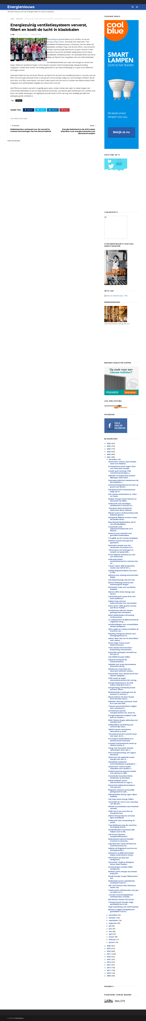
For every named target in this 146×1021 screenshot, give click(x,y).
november (113, 915)
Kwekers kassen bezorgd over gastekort (120, 542)
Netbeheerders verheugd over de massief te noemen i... (122, 693)
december (113, 459)
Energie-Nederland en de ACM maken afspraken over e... (120, 684)
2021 (109, 457)
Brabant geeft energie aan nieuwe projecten (122, 872)
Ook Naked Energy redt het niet (121, 580)
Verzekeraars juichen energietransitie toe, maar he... (122, 712)
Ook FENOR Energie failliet (119, 657)
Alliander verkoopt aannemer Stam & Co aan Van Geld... (122, 702)
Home (12, 19)
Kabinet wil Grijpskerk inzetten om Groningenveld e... (122, 849)
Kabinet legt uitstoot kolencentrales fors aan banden (122, 602)
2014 (109, 962)
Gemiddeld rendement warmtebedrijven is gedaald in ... (122, 763)
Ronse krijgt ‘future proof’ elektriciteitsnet (119, 644)
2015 (109, 959)
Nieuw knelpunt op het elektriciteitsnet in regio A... (120, 781)
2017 (109, 954)
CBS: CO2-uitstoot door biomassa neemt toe (122, 886)
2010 (109, 973)
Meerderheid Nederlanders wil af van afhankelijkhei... (122, 523)
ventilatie (19, 19)
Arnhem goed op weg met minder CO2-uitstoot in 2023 (122, 772)
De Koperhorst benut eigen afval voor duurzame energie (121, 467)
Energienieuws (21, 7)
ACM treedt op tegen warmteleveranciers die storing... (123, 679)
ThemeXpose (19, 1018)
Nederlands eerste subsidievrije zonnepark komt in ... (121, 882)
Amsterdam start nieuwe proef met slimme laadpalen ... (123, 675)
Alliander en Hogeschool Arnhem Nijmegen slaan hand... (121, 477)
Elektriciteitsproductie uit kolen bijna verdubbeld (121, 817)
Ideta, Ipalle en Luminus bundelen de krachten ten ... (123, 630)
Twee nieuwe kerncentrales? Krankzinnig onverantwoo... (120, 649)
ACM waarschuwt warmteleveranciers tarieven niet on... (123, 561)
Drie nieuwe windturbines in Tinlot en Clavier (122, 495)
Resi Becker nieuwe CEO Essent (121, 899)
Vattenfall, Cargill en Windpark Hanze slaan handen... (121, 863)
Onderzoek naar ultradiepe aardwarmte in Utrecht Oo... (120, 504)
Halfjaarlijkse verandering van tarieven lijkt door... (120, 726)
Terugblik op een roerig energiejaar (123, 538)
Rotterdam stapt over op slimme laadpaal (122, 588)
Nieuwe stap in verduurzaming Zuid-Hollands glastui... (123, 514)
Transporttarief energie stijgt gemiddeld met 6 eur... (120, 903)
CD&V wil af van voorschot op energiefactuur (120, 812)
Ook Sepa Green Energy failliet (121, 799)
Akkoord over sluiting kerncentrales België (123, 576)
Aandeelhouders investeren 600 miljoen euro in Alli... (121, 831)
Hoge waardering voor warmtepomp (123, 907)
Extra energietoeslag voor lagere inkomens (122, 754)
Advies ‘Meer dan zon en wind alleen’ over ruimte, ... (123, 639)
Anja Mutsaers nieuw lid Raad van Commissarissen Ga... (122, 845)
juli (110, 926)
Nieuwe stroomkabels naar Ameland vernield (123, 807)
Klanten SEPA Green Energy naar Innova (121, 593)
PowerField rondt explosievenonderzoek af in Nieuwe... (120, 529)
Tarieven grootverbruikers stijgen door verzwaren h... (122, 707)
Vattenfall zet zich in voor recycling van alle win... (123, 803)
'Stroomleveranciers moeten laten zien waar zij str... (122, 735)
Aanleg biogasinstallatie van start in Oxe (122, 571)
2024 (109, 449)
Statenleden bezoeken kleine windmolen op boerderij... (120, 777)
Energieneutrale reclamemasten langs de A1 (121, 491)
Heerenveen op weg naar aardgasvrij (118, 859)
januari (112, 942)
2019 (109, 948)
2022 (109, 454)
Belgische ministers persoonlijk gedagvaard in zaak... (121, 791)
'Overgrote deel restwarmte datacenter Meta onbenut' (120, 509)
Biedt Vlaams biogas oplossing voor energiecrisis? (123, 721)
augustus (113, 923)
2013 (109, 965)
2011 (109, 970)
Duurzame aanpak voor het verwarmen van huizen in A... (121, 546)
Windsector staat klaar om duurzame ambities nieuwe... (121, 670)
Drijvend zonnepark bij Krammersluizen (117, 661)
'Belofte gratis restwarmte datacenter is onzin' (119, 730)
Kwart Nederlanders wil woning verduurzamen (121, 616)
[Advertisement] (121, 192)
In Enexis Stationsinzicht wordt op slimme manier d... (122, 744)
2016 (109, 957)
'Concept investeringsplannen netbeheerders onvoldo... (120, 896)
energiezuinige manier (55, 42)
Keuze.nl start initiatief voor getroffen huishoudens (120, 534)
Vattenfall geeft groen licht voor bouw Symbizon (122, 597)
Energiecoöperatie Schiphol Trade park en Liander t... (122, 716)
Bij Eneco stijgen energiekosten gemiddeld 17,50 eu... (121, 910)
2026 (109, 443)
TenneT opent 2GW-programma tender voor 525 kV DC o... (121, 567)
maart (111, 937)
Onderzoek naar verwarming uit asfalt (121, 821)
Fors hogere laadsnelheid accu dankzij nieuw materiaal (120, 740)
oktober (112, 918)
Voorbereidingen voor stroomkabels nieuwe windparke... (123, 625)
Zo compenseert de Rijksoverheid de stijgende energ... (123, 621)
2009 (109, 976)
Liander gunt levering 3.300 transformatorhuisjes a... (119, 472)
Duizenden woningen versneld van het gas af (122, 653)
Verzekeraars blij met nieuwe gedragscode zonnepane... (120, 611)
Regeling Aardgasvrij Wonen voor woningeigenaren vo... (122, 635)
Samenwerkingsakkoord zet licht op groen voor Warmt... (123, 486)
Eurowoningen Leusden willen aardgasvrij (120, 868)
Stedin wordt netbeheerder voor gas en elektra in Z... (123, 891)
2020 (109, 946)
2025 (109, 446)
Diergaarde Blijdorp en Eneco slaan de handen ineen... (122, 518)
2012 (109, 967)
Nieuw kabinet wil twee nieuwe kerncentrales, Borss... (121, 698)
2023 (109, 451)
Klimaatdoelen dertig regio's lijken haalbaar (122, 795)
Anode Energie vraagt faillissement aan (123, 877)
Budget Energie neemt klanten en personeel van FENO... (122, 500)
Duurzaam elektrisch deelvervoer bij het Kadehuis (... (123, 481)
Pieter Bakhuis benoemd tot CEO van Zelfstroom (121, 556)
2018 (109, 951)
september (113, 920)
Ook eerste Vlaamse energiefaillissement (117, 835)
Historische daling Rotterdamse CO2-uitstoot (121, 786)
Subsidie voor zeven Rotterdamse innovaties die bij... (122, 665)
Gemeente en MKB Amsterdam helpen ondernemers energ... (121, 854)
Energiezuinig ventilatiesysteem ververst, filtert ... (121, 689)
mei (110, 931)
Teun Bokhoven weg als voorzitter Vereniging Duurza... (122, 826)
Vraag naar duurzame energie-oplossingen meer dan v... (121, 749)
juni (110, 929)
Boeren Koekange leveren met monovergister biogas (120, 583)
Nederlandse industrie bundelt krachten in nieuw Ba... (121, 840)
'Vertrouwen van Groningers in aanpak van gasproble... (120, 551)
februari (112, 939)
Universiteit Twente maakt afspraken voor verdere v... (120, 768)
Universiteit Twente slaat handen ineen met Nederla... (122, 463)
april (111, 934)
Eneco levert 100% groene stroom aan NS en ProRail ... (122, 607)
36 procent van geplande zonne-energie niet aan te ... (121, 758)
